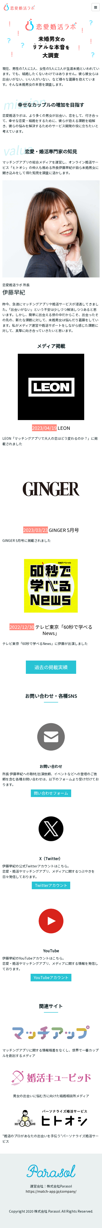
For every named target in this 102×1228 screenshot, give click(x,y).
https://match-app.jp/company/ (51, 1191)
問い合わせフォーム (51, 793)
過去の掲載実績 (51, 667)
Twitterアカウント (51, 885)
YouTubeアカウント (51, 977)
